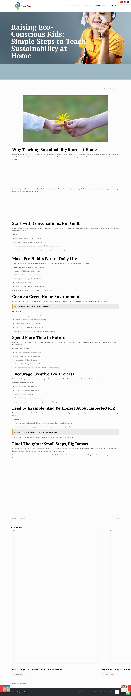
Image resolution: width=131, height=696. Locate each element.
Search (88, 692)
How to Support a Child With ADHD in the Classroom (37, 669)
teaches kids (36, 437)
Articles (81, 692)
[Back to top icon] (117, 692)
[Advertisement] (65, 174)
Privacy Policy (104, 692)
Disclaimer (95, 692)
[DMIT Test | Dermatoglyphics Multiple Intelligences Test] (22, 6)
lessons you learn (108, 413)
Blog (111, 692)
